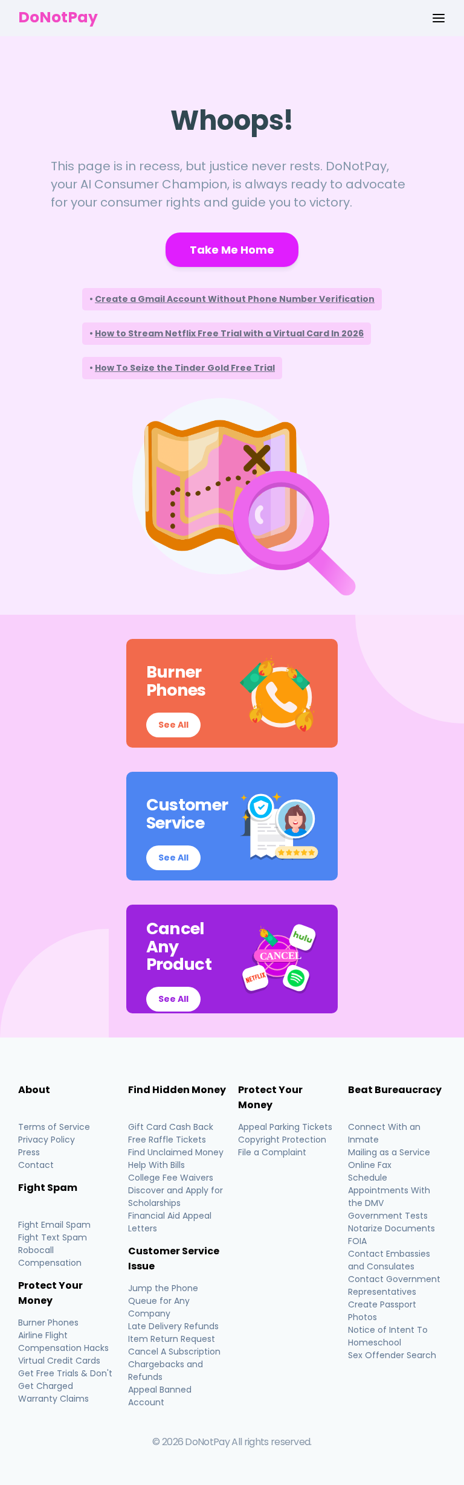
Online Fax (370, 1165)
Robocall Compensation (50, 1256)
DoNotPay (58, 17)
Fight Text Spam (52, 1237)
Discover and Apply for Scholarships (175, 1196)
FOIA (357, 1241)
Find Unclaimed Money (176, 1152)
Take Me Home (232, 249)
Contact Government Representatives (394, 1285)
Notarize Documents (391, 1228)
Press (29, 1152)
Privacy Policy (46, 1140)
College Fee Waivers (170, 1178)
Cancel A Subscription (174, 1351)
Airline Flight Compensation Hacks (63, 1341)
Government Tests (388, 1216)
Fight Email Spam (54, 1225)
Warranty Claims (53, 1399)
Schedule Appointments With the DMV (389, 1190)
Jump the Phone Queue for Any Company (163, 1301)
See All (173, 725)
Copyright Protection (282, 1140)
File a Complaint (272, 1152)
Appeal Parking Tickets (285, 1127)
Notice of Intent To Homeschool (388, 1336)
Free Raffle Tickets (167, 1140)
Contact (36, 1165)
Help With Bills (156, 1165)
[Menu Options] (438, 18)
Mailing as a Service (389, 1152)
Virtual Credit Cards (59, 1361)
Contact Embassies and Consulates (389, 1260)
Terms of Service (54, 1127)
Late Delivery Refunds (173, 1326)
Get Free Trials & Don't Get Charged (65, 1379)
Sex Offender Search (392, 1355)
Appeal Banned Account (160, 1396)
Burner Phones (48, 1323)
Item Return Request (171, 1339)
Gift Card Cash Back (170, 1127)
